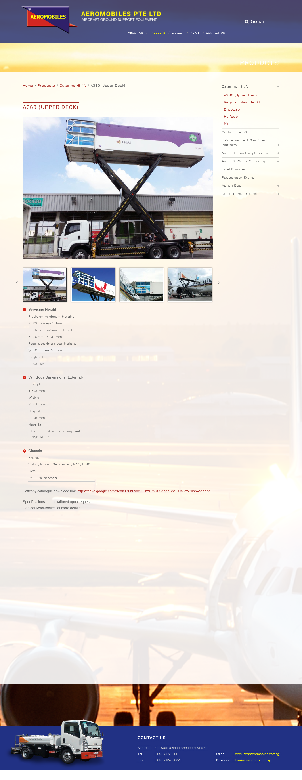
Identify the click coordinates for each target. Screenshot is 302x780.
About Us (135, 21)
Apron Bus (231, 185)
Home (28, 86)
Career (177, 21)
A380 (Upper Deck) (241, 95)
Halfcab (231, 117)
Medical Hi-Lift (234, 132)
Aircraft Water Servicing (244, 161)
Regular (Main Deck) (242, 102)
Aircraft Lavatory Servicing (247, 153)
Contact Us (215, 21)
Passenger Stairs (238, 178)
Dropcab (232, 109)
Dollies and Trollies (239, 194)
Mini (227, 124)
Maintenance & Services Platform (244, 143)
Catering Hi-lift (73, 86)
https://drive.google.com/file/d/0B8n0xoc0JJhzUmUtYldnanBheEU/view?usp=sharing (143, 491)
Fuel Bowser (234, 169)
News (195, 21)
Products (157, 21)
